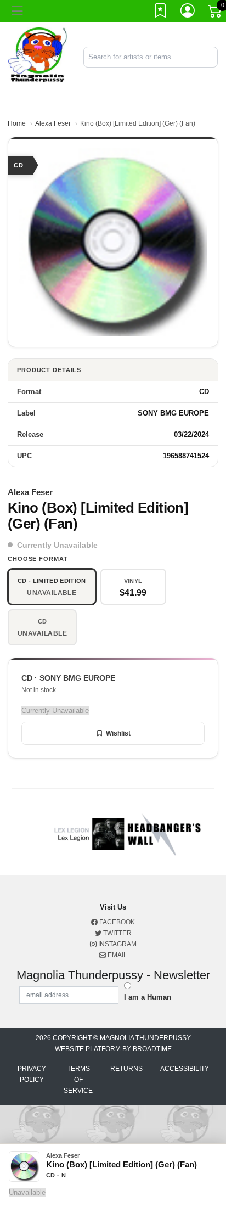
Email (116, 955)
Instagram (117, 944)
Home (17, 123)
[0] (215, 13)
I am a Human (147, 997)
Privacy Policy (32, 1074)
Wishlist (118, 733)
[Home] (37, 56)
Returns (126, 1069)
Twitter (116, 933)
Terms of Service (78, 1079)
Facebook (116, 922)
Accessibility (184, 1069)
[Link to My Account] (188, 12)
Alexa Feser (53, 123)
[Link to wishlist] (160, 12)
